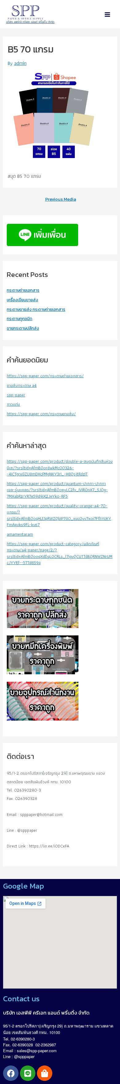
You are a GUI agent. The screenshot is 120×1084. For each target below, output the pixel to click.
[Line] (27, 1073)
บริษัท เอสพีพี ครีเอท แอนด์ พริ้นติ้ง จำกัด (30, 21)
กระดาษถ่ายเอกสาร (23, 290)
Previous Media (60, 199)
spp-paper (16, 394)
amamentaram (20, 534)
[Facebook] (10, 1073)
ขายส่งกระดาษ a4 (22, 385)
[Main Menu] (107, 14)
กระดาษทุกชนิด (19, 319)
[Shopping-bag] (44, 1073)
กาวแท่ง (13, 404)
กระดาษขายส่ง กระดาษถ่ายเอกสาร (36, 309)
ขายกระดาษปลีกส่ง (23, 328)
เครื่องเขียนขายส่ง (22, 300)
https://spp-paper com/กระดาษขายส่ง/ (41, 413)
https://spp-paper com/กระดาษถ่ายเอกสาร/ (45, 375)
